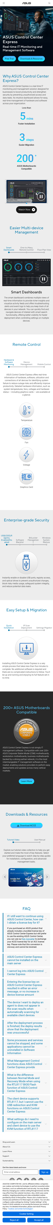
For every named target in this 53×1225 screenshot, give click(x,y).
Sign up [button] (44, 1172)
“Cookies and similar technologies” (20, 1209)
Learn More (26, 781)
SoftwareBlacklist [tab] (20, 541)
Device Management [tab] (26, 363)
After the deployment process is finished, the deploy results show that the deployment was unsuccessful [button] (25, 1027)
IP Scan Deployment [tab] (26, 627)
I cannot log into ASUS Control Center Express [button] (25, 972)
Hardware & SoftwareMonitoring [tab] (9, 362)
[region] (25, 877)
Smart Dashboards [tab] (9, 249)
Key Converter (28, 939)
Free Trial (9, 59)
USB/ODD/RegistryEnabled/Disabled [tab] (6, 539)
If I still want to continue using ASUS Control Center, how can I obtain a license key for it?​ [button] (25, 919)
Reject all (14, 1220)
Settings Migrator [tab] (44, 628)
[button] (4, 3)
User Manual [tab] (39, 840)
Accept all (38, 1220)
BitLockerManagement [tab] (33, 540)
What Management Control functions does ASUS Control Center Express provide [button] (24, 1064)
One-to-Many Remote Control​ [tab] (26, 249)
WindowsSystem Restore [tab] (46, 540)
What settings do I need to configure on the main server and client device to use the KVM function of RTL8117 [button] (24, 1123)
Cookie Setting (26, 1214)
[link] (26, 3)
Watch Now (24, 209)
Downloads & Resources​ (31, 59)
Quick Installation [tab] (9, 627)
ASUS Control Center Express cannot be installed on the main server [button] (24, 960)
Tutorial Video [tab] (13, 840)
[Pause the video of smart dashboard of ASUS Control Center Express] (43, 279)
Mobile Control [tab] (44, 364)
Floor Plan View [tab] (44, 250)
